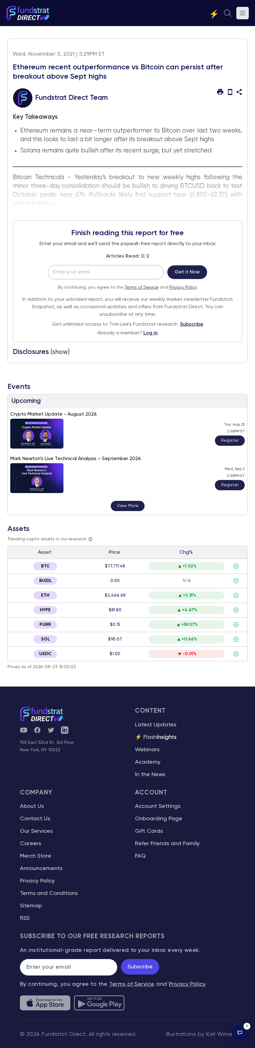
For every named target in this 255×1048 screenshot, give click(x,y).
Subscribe (191, 324)
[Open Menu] (242, 13)
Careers (30, 843)
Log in (150, 333)
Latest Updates (155, 725)
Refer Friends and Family (167, 843)
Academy (147, 762)
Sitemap (31, 906)
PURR (45, 624)
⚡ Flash (156, 737)
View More (127, 506)
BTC (45, 566)
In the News (150, 774)
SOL (45, 639)
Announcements (41, 868)
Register (230, 440)
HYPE (45, 610)
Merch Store (35, 856)
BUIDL (45, 581)
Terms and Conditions (49, 893)
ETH (45, 595)
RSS (25, 918)
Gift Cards (149, 831)
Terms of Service (142, 287)
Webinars (147, 749)
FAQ (140, 856)
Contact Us (35, 819)
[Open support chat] (240, 1033)
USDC (45, 654)
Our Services (36, 831)
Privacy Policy (183, 287)
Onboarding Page (158, 819)
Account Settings (157, 806)
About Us (32, 806)
